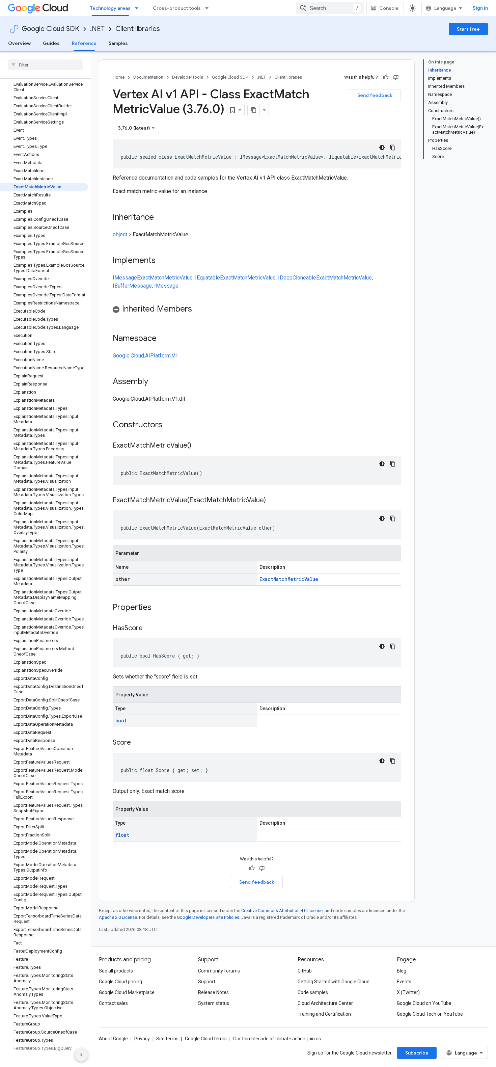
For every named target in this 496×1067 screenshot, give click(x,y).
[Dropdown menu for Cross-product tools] (209, 8)
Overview (19, 43)
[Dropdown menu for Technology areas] (139, 8)
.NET (97, 29)
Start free (468, 29)
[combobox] (330, 8)
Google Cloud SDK (50, 29)
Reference (84, 43)
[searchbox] (45, 64)
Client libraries (137, 29)
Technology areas (110, 8)
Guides (51, 43)
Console (388, 8)
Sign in (480, 8)
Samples (118, 43)
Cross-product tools (177, 8)
